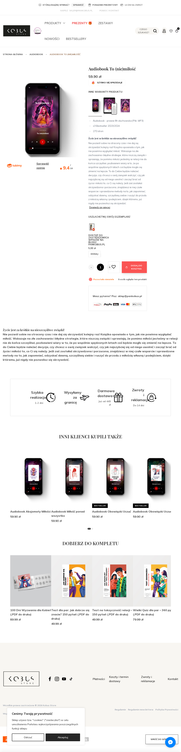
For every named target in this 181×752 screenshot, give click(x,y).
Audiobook (36, 54)
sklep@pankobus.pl (80, 10)
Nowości (52, 39)
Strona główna (13, 54)
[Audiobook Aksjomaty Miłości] (33, 478)
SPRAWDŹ (78, 5)
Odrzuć (28, 737)
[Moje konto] (164, 30)
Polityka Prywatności (166, 709)
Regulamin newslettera (140, 709)
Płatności (99, 679)
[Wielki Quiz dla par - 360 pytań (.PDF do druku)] (155, 581)
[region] (46, 726)
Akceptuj (63, 737)
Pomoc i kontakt (109, 10)
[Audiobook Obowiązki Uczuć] (114, 478)
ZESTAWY (105, 23)
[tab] (89, 529)
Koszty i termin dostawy (119, 679)
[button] (114, 267)
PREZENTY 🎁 (82, 23)
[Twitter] (64, 679)
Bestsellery (76, 39)
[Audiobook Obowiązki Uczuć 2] (155, 478)
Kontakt (173, 679)
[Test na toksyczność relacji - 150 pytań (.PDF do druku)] (114, 581)
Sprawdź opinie (42, 166)
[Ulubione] (171, 30)
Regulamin (120, 709)
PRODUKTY (53, 23)
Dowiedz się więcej (99, 207)
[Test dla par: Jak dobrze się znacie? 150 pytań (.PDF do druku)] (74, 581)
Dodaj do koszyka (136, 267)
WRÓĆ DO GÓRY (159, 739)
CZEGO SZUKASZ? (143, 31)
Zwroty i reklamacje (148, 679)
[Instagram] (57, 679)
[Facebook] (50, 679)
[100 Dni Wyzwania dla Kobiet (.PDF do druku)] (33, 581)
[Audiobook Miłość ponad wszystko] (74, 478)
